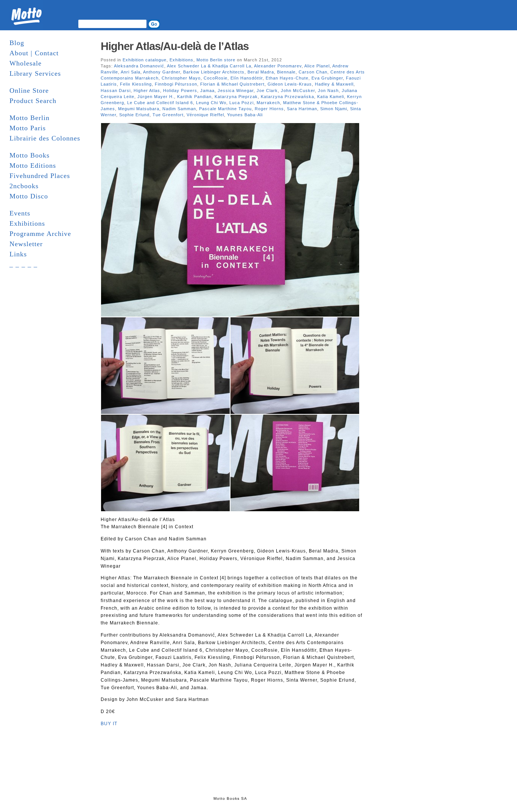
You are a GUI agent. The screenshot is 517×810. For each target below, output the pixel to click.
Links (18, 254)
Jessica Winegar (236, 90)
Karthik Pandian (194, 96)
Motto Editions (32, 165)
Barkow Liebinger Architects (213, 72)
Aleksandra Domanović (139, 66)
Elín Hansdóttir (246, 78)
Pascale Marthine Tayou (225, 108)
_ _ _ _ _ (23, 264)
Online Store (29, 90)
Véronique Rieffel (205, 114)
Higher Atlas (147, 90)
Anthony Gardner (161, 72)
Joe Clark (267, 90)
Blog (16, 43)
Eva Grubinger (327, 78)
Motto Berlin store (215, 60)
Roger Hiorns (269, 108)
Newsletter (26, 244)
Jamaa (207, 90)
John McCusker (298, 90)
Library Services (35, 73)
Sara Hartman (302, 108)
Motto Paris (27, 128)
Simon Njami (333, 108)
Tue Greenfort (168, 114)
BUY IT (109, 723)
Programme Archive (40, 233)
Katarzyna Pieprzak (236, 96)
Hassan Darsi (116, 90)
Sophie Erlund (134, 114)
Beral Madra (261, 72)
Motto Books (29, 155)
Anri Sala (130, 72)
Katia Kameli (330, 96)
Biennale (286, 72)
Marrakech (268, 102)
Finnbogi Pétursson (176, 84)
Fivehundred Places (39, 175)
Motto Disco (28, 196)
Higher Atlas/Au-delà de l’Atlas (175, 46)
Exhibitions (27, 223)
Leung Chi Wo (211, 102)
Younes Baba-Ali (245, 114)
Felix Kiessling (136, 84)
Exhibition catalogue (145, 60)
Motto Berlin (29, 118)
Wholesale (25, 63)
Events (19, 213)
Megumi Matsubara (138, 108)
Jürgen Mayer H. (155, 96)
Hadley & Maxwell (334, 84)
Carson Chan (313, 72)
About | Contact (34, 53)
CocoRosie (215, 78)
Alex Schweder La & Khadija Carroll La (209, 66)
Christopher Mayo (181, 78)
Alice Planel (317, 66)
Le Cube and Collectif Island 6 (160, 102)
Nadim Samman (179, 108)
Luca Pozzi (241, 102)
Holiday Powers (180, 90)
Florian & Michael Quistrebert (232, 84)
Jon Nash (328, 90)
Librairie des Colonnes (44, 138)
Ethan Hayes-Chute (287, 78)
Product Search (32, 101)
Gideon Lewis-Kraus (290, 84)
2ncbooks (24, 186)
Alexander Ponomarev (278, 66)
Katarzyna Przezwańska (287, 96)
